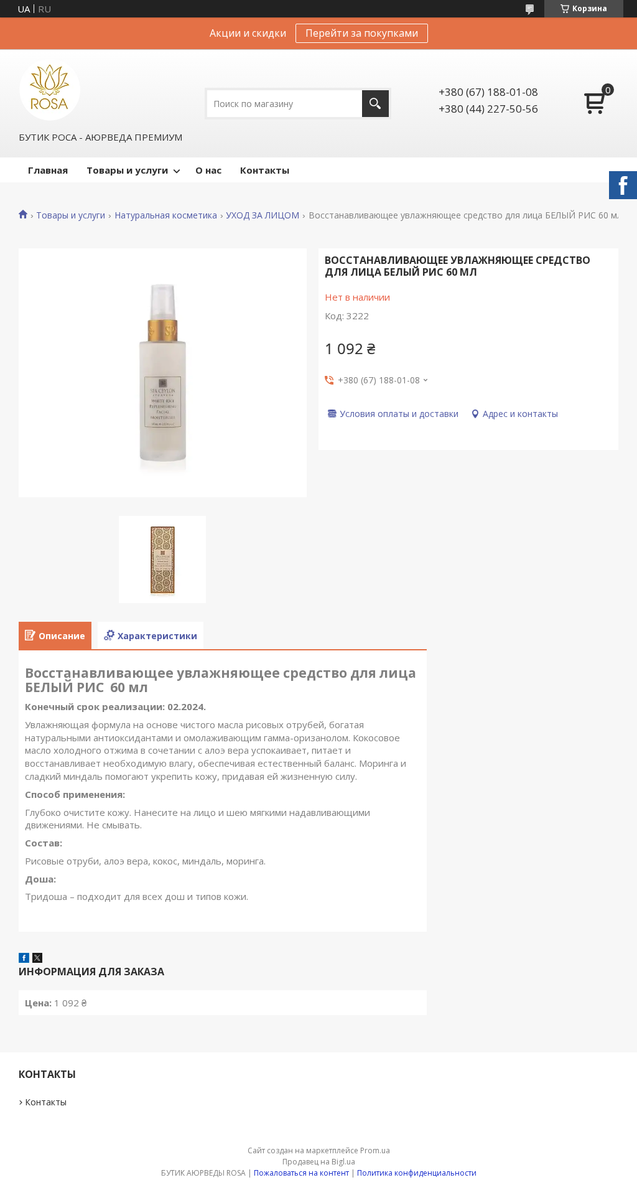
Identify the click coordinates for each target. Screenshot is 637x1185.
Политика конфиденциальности (417, 1173)
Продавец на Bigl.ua (318, 1161)
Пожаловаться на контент (301, 1173)
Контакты (264, 170)
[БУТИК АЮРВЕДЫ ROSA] (50, 90)
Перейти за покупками (361, 33)
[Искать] (375, 103)
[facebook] (24, 959)
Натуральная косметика (165, 215)
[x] (37, 959)
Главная (48, 170)
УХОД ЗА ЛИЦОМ (262, 215)
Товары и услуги (127, 170)
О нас (208, 170)
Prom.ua (375, 1150)
